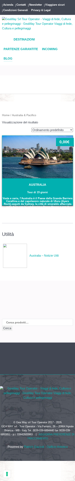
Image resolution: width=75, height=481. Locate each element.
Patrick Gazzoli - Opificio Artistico (46, 446)
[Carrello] (3, 90)
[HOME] (7, 40)
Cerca (7, 328)
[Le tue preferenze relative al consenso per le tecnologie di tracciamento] (7, 474)
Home (6, 115)
